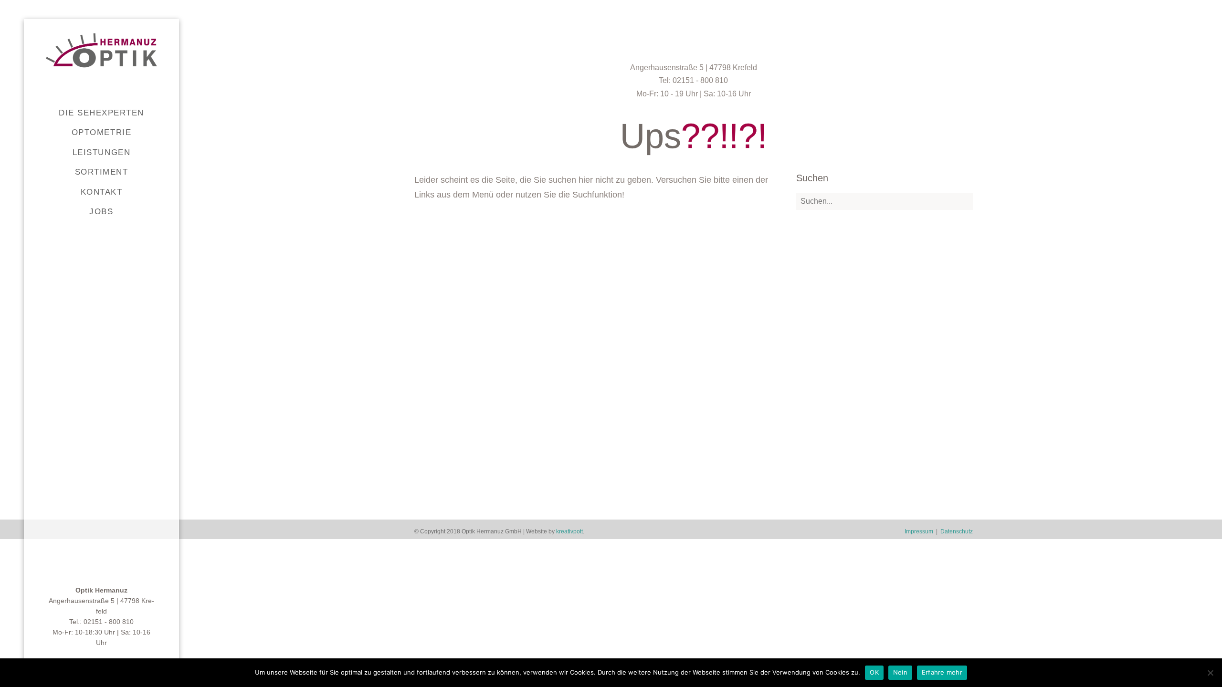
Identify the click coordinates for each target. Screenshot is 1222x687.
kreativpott (569, 531)
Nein (900, 672)
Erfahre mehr (942, 672)
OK (874, 672)
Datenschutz (956, 531)
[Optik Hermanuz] (101, 50)
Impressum (919, 531)
